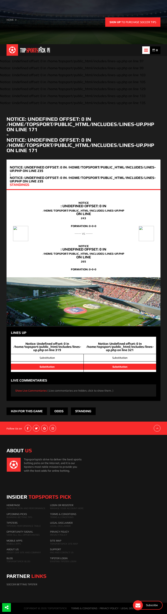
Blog (10, 558)
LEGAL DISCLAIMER (132, 608)
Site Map (55, 540)
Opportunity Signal (20, 531)
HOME (10, 20)
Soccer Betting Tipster (22, 584)
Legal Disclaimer (61, 522)
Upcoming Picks (17, 514)
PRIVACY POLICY (109, 608)
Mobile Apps (14, 540)
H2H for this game (27, 411)
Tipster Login (59, 558)
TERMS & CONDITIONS (84, 608)
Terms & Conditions (63, 514)
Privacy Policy (59, 531)
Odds (58, 411)
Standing (83, 411)
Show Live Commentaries (64, 390)
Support (55, 549)
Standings (19, 185)
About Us (13, 549)
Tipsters (12, 522)
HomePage (13, 505)
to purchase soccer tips (133, 22)
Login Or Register (61, 505)
